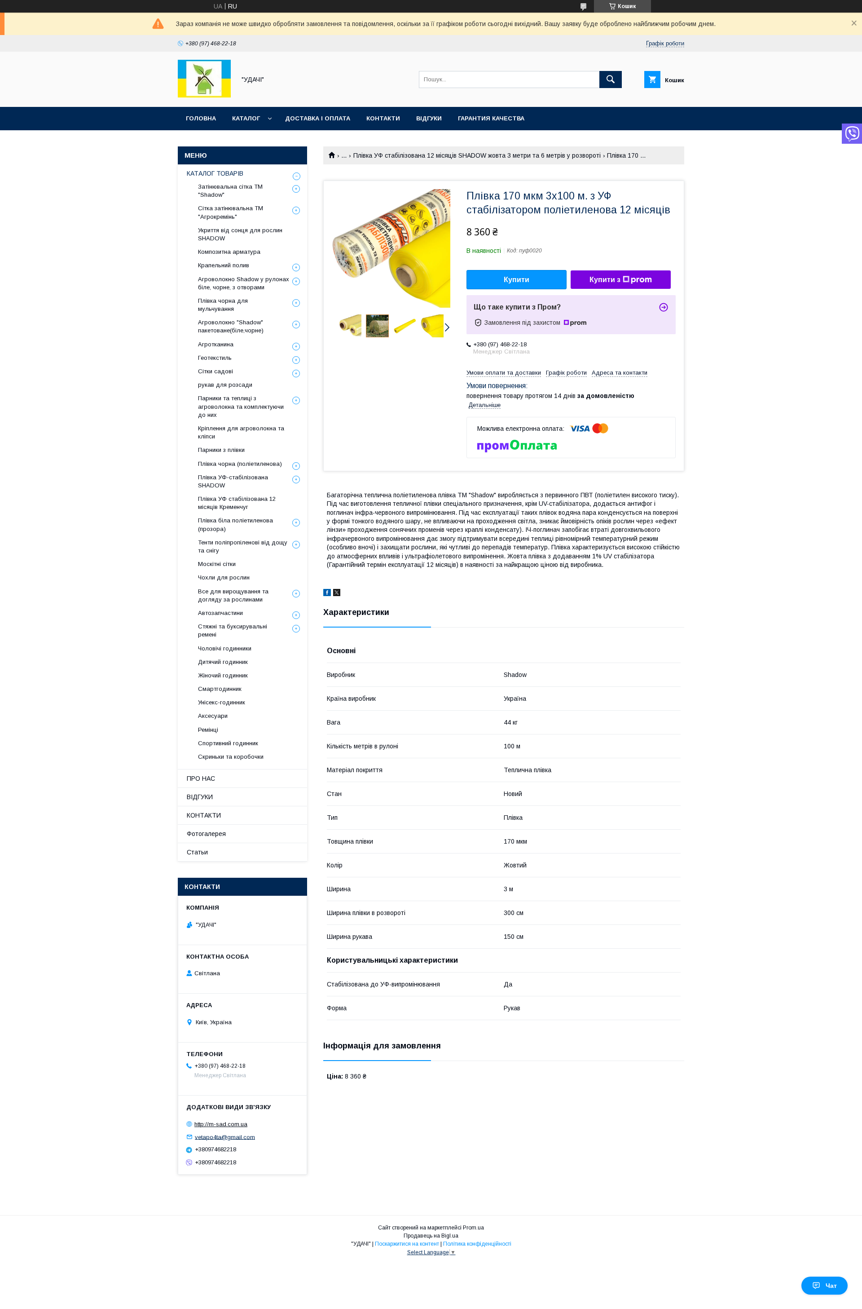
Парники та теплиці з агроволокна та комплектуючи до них (241, 406)
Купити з (604, 279)
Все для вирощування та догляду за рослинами (233, 595)
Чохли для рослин (224, 577)
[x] (336, 593)
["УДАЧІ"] (204, 95)
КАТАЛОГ (246, 118)
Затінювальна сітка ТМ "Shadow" (230, 190)
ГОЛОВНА (201, 118)
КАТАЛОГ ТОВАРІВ (215, 173)
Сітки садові (215, 371)
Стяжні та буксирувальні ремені (232, 630)
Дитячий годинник (223, 662)
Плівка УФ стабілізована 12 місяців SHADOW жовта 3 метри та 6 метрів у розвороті (477, 155)
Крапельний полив (223, 265)
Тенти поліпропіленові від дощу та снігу (242, 546)
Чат (831, 1285)
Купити (516, 279)
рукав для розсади (225, 384)
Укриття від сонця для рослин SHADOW (240, 234)
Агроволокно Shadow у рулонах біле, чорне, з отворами (243, 283)
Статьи (197, 852)
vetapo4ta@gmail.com (225, 1136)
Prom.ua (473, 1228)
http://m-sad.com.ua (220, 1124)
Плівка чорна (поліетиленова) (240, 463)
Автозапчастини (220, 613)
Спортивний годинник (228, 743)
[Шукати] (610, 79)
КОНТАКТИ (383, 118)
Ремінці (208, 729)
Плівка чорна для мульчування (223, 304)
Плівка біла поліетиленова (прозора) (235, 524)
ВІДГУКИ (429, 118)
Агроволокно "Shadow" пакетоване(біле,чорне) (231, 326)
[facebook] (327, 593)
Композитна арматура (229, 251)
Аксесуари (213, 715)
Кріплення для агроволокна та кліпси (241, 432)
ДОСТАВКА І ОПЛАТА (317, 118)
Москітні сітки (217, 564)
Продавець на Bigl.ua (431, 1236)
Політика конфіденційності (477, 1244)
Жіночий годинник (223, 675)
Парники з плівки (221, 450)
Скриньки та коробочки (231, 756)
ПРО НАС (201, 778)
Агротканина (215, 344)
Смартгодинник (220, 688)
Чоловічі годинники (224, 648)
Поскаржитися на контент (407, 1244)
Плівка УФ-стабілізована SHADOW (233, 481)
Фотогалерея (206, 833)
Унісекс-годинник (221, 702)
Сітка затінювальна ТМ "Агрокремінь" (230, 212)
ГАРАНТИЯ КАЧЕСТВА (491, 118)
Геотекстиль (215, 357)
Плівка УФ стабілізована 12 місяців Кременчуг (237, 502)
